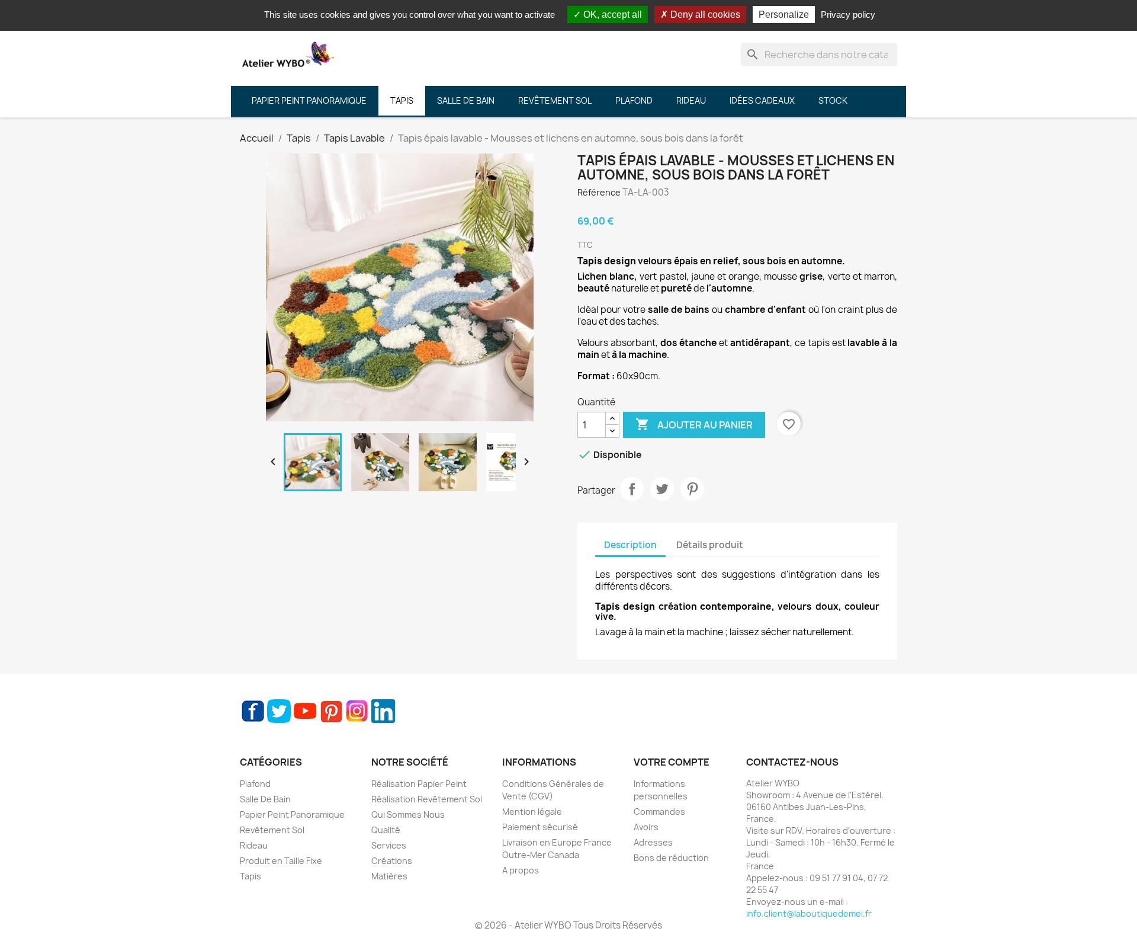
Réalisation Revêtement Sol (426, 799)
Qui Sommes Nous (408, 814)
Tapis (250, 876)
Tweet (662, 489)
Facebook (253, 711)
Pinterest (692, 489)
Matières (389, 876)
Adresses (653, 842)
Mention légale (532, 811)
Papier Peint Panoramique (292, 814)
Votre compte (671, 762)
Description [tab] (630, 545)
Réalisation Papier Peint (419, 783)
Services (388, 845)
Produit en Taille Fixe (281, 860)
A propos (520, 870)
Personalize (784, 14)
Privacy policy (848, 14)
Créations (391, 860)
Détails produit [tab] (709, 545)
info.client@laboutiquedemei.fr (809, 913)
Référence (599, 192)
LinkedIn (383, 711)
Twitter (279, 711)
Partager (632, 489)
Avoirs (646, 827)
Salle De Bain (265, 799)
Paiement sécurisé (540, 827)
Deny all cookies (704, 14)
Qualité (385, 830)
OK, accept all (611, 14)
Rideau (254, 845)
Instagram (357, 711)
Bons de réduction (671, 857)
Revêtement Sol (272, 830)
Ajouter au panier (694, 424)
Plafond (255, 783)
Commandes (659, 811)
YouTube (305, 711)
